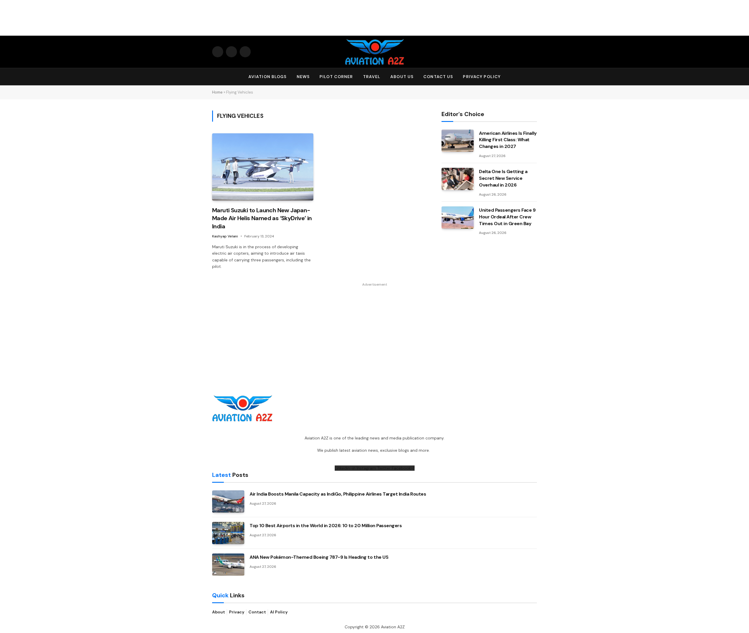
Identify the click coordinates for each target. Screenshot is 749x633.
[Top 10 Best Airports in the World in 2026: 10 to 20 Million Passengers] (228, 533)
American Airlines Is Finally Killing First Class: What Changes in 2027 (508, 140)
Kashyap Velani (225, 236)
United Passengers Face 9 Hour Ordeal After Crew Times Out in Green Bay (507, 217)
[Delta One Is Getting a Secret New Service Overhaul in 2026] (458, 179)
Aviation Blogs (267, 76)
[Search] (534, 76)
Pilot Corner (336, 76)
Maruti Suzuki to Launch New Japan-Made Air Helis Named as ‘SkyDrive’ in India (262, 218)
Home (217, 92)
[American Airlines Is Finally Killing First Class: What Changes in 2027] (458, 141)
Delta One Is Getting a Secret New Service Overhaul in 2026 (503, 178)
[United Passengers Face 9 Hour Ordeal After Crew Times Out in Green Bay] (458, 217)
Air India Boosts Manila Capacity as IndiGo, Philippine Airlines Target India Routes (338, 494)
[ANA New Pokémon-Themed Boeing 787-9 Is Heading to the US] (228, 564)
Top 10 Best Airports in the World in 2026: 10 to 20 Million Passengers (326, 525)
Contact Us (438, 76)
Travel (372, 76)
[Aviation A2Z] (374, 52)
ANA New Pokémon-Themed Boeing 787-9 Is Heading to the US (319, 557)
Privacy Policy (482, 76)
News (303, 76)
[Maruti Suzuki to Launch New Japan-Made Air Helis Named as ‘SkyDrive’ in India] (262, 167)
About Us (401, 76)
